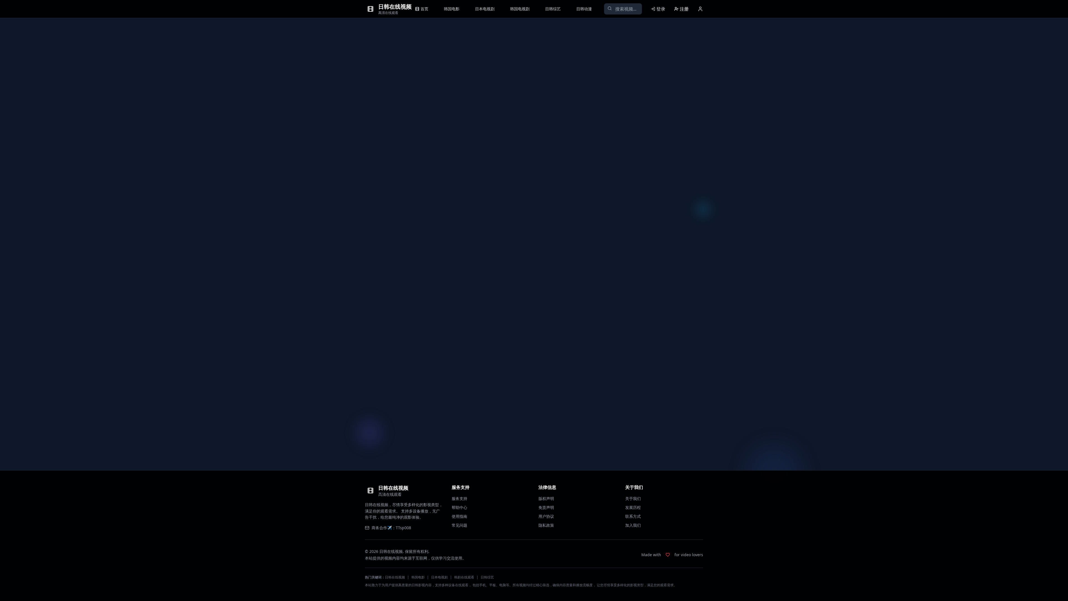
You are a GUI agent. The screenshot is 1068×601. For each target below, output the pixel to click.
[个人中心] (700, 9)
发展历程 (633, 507)
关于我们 (633, 498)
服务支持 (459, 498)
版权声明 (546, 498)
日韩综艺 (487, 577)
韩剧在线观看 (464, 577)
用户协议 (546, 516)
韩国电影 (418, 577)
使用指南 (459, 516)
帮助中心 (459, 507)
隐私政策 (546, 525)
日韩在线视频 (395, 577)
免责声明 (546, 507)
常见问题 (459, 525)
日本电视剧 (439, 577)
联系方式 (633, 516)
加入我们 (633, 525)
